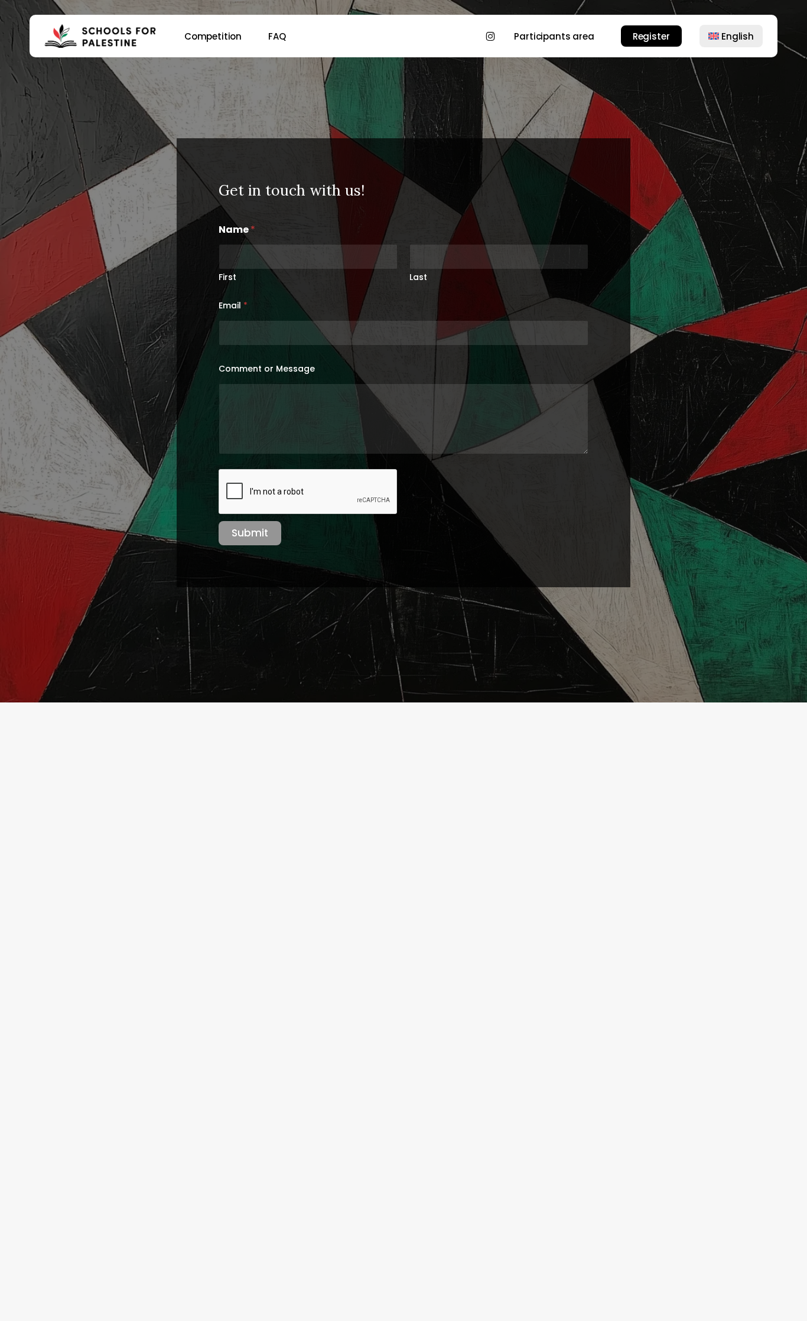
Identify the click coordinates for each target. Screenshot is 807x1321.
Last (418, 277)
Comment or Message (267, 369)
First (227, 277)
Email (233, 305)
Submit (250, 533)
